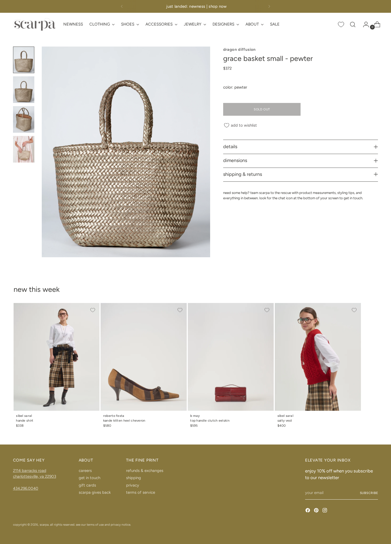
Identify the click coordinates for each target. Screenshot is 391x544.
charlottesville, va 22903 (34, 476)
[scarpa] (34, 24)
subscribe (369, 493)
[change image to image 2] (23, 89)
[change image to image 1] (23, 60)
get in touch (89, 477)
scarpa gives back (95, 492)
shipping (133, 477)
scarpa (44, 524)
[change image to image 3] (23, 119)
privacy (132, 485)
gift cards (87, 485)
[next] (269, 6)
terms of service (140, 492)
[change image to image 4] (23, 149)
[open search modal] (352, 24)
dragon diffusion (239, 49)
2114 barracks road (29, 470)
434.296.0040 (25, 488)
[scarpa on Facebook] (308, 511)
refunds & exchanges (144, 470)
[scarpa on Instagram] (325, 511)
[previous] (122, 6)
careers (85, 470)
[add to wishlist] (92, 310)
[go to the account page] (364, 24)
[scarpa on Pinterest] (317, 511)
